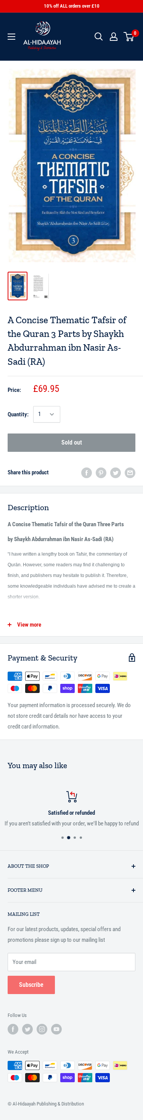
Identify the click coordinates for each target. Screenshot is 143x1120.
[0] (129, 36)
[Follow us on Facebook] (13, 1029)
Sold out (71, 442)
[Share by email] (130, 472)
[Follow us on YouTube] (56, 1029)
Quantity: (18, 414)
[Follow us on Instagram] (42, 1029)
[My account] (113, 36)
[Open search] (99, 36)
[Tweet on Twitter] (115, 472)
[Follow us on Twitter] (27, 1029)
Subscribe (31, 984)
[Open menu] (11, 37)
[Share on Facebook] (86, 472)
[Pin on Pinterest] (101, 472)
